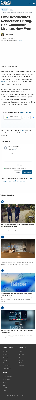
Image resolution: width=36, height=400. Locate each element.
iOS (4, 385)
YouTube (5, 357)
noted (3, 82)
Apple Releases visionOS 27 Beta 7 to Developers (15, 260)
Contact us (6, 363)
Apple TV (5, 382)
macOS (5, 388)
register (23, 130)
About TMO (6, 366)
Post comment (27, 172)
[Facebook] (33, 117)
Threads (5, 360)
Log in (14, 149)
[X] (24, 117)
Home (5, 9)
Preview (18, 172)
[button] (29, 3)
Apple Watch (6, 379)
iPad (20, 363)
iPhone (21, 360)
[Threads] (29, 117)
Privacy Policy (6, 368)
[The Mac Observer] (6, 3)
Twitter (5, 352)
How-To (21, 354)
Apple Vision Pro (7, 377)
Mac (20, 357)
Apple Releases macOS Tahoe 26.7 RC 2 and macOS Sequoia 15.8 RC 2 (16, 294)
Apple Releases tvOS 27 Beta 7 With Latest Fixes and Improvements (17, 331)
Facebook (6, 354)
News (11, 9)
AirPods (21, 366)
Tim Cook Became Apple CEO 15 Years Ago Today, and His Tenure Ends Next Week (17, 225)
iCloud (4, 391)
